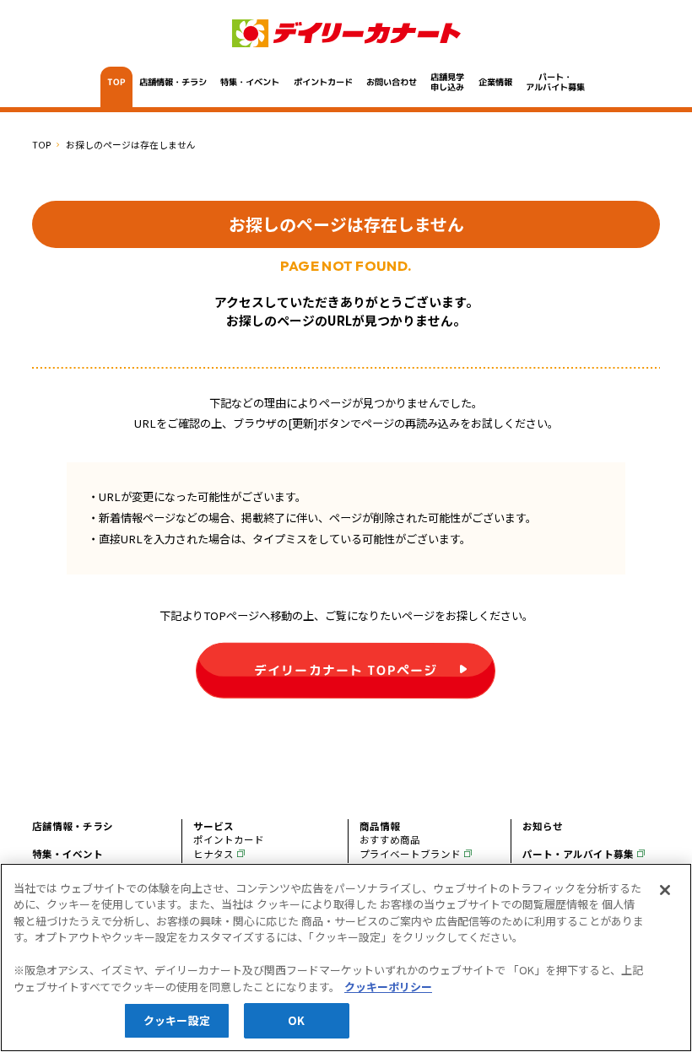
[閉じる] (665, 890)
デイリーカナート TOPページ (346, 670)
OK (296, 1020)
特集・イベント (249, 82)
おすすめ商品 (390, 839)
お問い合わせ (391, 82)
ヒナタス (213, 853)
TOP (116, 82)
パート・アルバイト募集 (555, 82)
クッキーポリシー (388, 987)
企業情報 (495, 82)
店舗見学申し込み (448, 82)
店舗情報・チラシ (173, 82)
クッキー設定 (176, 1020)
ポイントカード (323, 82)
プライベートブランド (410, 853)
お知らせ (542, 826)
